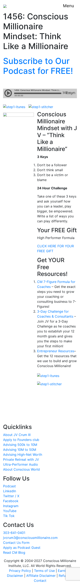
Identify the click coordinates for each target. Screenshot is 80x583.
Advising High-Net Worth (22, 454)
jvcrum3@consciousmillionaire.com (30, 538)
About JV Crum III (17, 435)
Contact (40, 580)
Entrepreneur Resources (55, 351)
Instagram (10, 506)
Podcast (9, 486)
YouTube (9, 511)
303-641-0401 (14, 533)
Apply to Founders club (21, 440)
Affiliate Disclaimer (41, 576)
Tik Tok (9, 516)
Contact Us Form (16, 543)
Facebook (10, 501)
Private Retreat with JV (21, 459)
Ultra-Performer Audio (20, 464)
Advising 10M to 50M (19, 450)
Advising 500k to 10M (20, 445)
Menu (68, 5)
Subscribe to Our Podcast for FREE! (38, 66)
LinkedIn (9, 491)
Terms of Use (44, 571)
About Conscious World (21, 469)
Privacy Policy (20, 571)
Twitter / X (11, 496)
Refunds (65, 576)
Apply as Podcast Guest (21, 547)
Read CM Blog (14, 552)
